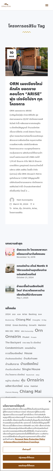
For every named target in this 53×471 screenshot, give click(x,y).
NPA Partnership (27, 331)
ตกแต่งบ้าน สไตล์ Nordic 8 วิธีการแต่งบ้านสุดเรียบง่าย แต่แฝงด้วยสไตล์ (32, 270)
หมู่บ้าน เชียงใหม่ (12, 380)
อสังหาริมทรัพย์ (13, 386)
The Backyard (13, 342)
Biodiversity (9, 320)
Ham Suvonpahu (25, 199)
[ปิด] (49, 401)
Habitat (34, 386)
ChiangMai (36, 320)
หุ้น (20, 208)
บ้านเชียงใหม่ (29, 364)
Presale (33, 337)
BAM (40, 314)
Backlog (33, 314)
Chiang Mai (23, 320)
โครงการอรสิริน (16, 212)
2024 (7, 314)
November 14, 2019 (26, 257)
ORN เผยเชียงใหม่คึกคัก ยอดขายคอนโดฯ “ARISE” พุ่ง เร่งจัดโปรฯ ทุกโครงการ (26, 94)
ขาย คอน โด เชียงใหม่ (31, 342)
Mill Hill (9, 331)
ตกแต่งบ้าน (30, 348)
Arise (15, 208)
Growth (32, 325)
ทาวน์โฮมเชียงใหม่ (14, 353)
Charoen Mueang (11, 392)
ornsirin (13, 336)
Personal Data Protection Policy (30, 439)
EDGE (8, 325)
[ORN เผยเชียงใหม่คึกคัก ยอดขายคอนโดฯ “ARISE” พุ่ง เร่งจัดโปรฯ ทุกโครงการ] (26, 61)
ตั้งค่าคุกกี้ (26, 449)
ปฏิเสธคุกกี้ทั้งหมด (26, 457)
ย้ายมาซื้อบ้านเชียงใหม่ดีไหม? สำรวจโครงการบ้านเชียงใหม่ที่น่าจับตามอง (31, 290)
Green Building (20, 325)
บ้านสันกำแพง (30, 358)
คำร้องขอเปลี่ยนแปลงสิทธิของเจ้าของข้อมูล (21, 442)
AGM (19, 314)
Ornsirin (27, 208)
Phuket (25, 337)
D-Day (44, 320)
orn (39, 330)
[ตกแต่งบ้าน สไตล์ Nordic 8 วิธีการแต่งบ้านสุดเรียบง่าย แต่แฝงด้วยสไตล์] (9, 268)
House (28, 353)
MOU (17, 331)
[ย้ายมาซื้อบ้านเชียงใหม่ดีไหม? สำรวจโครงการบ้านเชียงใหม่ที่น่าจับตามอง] (9, 288)
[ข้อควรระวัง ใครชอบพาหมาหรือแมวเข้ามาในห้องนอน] (9, 252)
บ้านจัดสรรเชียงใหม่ (13, 358)
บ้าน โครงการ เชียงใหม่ (15, 374)
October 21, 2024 (25, 277)
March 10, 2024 (20, 204)
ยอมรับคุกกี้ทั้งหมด (27, 465)
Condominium (14, 348)
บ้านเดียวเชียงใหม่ (13, 369)
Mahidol (42, 325)
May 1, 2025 (22, 297)
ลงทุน (37, 375)
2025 (14, 314)
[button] (46, 5)
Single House (31, 369)
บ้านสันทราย (12, 364)
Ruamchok (30, 375)
